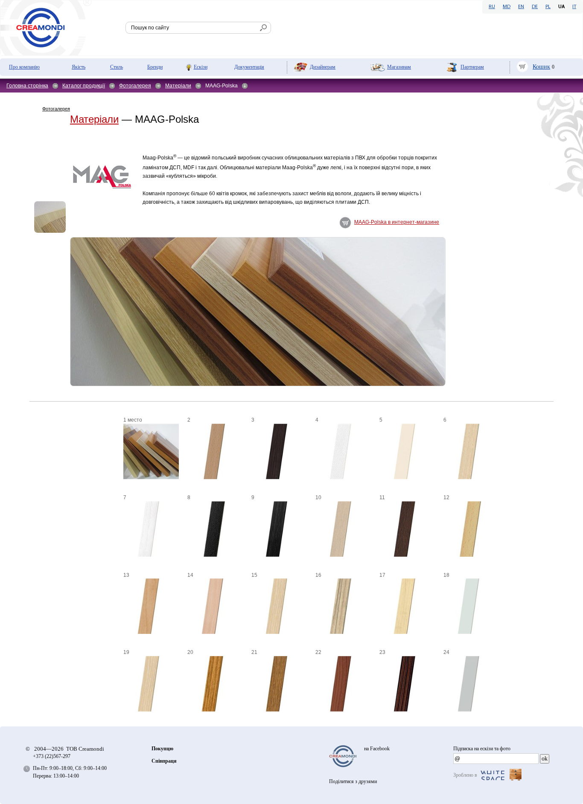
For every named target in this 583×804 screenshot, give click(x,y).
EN (521, 6)
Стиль (116, 67)
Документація (249, 67)
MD (506, 6)
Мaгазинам (399, 67)
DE (535, 6)
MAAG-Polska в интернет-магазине (396, 222)
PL (548, 6)
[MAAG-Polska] (50, 217)
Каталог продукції (83, 86)
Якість (78, 67)
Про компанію (24, 67)
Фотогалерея (135, 86)
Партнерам (472, 67)
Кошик (541, 67)
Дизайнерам (322, 67)
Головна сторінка (27, 86)
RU (492, 6)
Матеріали (178, 86)
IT (574, 6)
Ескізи (200, 67)
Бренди (155, 67)
